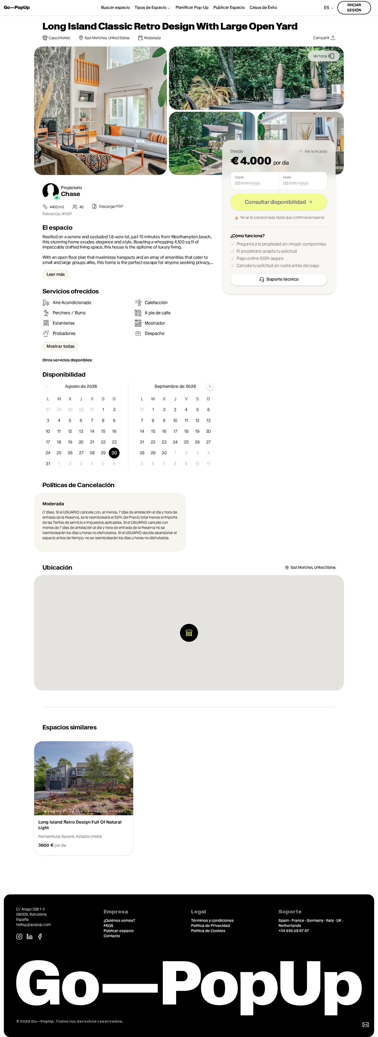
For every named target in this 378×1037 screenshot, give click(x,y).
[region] (189, 798)
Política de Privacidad (210, 925)
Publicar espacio (119, 931)
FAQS (108, 925)
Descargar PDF (111, 206)
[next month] (210, 386)
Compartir (321, 38)
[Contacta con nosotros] (365, 1024)
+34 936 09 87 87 (293, 931)
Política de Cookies (208, 931)
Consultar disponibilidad (275, 202)
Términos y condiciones (212, 920)
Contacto (112, 936)
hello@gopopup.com (33, 924)
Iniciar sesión (354, 7)
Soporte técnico (282, 279)
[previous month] (46, 386)
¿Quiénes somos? (119, 920)
